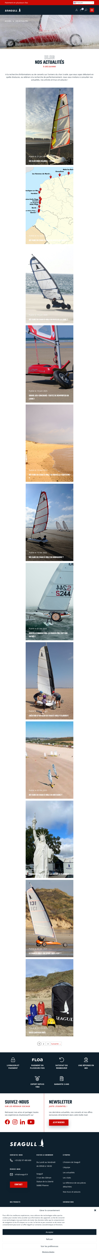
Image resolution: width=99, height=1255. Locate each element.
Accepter (49, 1232)
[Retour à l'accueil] (12, 10)
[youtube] (30, 1122)
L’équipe (66, 1167)
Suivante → (56, 1044)
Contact (19, 1184)
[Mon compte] (77, 10)
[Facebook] (7, 1122)
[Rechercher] (86, 10)
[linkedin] (22, 1122)
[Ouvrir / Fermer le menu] (92, 10)
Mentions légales (48, 1252)
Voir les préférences (49, 1246)
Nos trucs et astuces (71, 1192)
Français (79, 3)
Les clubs (67, 1177)
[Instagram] (15, 1122)
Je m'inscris (59, 1122)
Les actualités (69, 1172)
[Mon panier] (81, 10)
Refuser (49, 1239)
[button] (95, 1210)
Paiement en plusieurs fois (16, 2)
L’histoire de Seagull (71, 1162)
